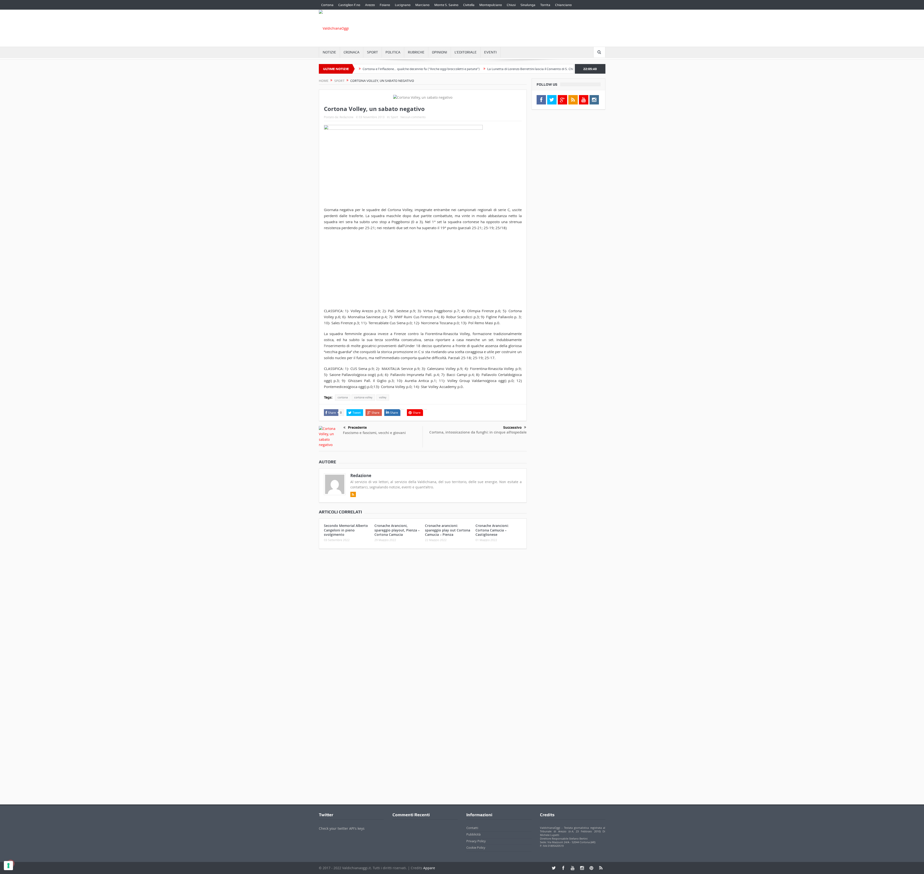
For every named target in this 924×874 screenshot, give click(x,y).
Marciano (422, 5)
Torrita (545, 5)
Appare (429, 868)
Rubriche (416, 52)
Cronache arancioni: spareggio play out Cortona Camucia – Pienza (447, 530)
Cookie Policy (475, 847)
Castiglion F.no (349, 5)
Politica (392, 52)
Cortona (327, 5)
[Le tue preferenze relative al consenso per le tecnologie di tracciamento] (8, 865)
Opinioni (439, 52)
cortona (343, 397)
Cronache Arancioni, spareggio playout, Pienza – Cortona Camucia (397, 530)
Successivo (512, 427)
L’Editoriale (466, 52)
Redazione (346, 117)
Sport (372, 52)
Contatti (472, 828)
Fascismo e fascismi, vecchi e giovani (374, 432)
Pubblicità (473, 834)
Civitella (469, 5)
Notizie (329, 52)
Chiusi (511, 5)
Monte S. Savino (446, 5)
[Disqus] (423, 616)
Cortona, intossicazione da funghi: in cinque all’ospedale (478, 432)
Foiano (385, 5)
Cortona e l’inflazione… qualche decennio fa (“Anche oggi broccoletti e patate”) (384, 69)
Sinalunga (527, 5)
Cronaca (351, 52)
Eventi (490, 52)
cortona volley (363, 397)
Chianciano (563, 5)
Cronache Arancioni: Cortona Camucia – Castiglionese (492, 530)
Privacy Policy (476, 841)
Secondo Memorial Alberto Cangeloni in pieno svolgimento (346, 530)
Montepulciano (490, 5)
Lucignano (403, 5)
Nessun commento (413, 117)
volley (382, 397)
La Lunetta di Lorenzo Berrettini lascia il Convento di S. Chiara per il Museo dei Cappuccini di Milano (523, 69)
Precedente (357, 427)
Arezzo (370, 5)
